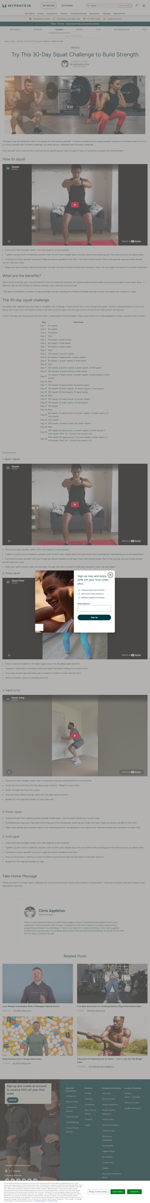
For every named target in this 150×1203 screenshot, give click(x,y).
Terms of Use (52, 1201)
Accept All (134, 1191)
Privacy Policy (40, 1201)
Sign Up (94, 617)
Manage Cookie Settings (98, 1191)
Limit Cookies (118, 1191)
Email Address (84, 604)
